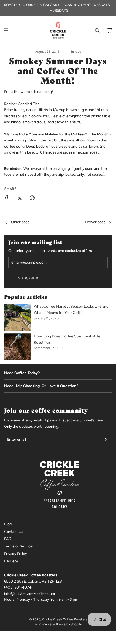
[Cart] (109, 30)
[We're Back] (6, 223)
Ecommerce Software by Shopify (58, 624)
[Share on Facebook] (7, 199)
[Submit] (106, 440)
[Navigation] (6, 30)
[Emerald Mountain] (110, 223)
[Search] (97, 30)
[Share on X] (19, 199)
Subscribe (29, 278)
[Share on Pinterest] (32, 199)
